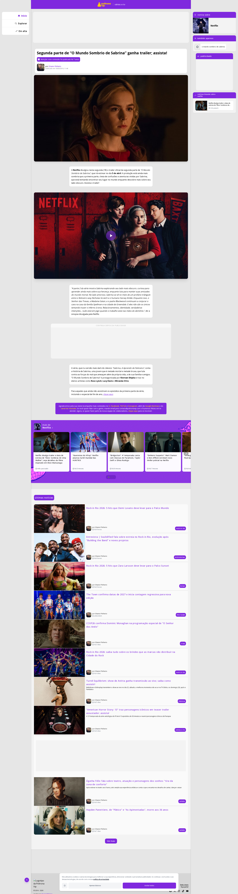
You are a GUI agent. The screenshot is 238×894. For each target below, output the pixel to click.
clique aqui (108, 394)
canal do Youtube (68, 408)
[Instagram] (179, 891)
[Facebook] (170, 891)
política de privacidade (101, 879)
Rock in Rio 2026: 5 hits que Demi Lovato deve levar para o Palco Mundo (127, 508)
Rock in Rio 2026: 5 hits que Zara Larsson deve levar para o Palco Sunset (127, 565)
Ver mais (111, 841)
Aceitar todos (149, 885)
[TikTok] (183, 891)
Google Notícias (152, 406)
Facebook (115, 406)
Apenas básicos (95, 885)
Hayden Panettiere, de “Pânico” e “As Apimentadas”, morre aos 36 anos (127, 809)
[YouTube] (187, 891)
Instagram (132, 406)
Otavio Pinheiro (55, 66)
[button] (186, 453)
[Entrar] (27, 880)
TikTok (122, 406)
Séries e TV (120, 4)
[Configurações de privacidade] (64, 885)
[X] (175, 891)
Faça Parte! (184, 887)
